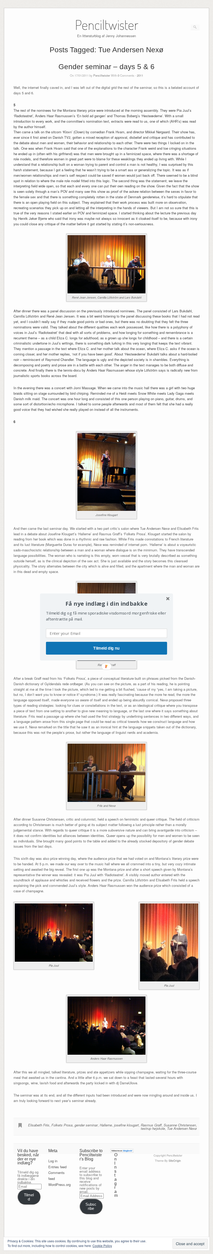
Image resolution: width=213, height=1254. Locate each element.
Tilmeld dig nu (106, 648)
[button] (106, 603)
